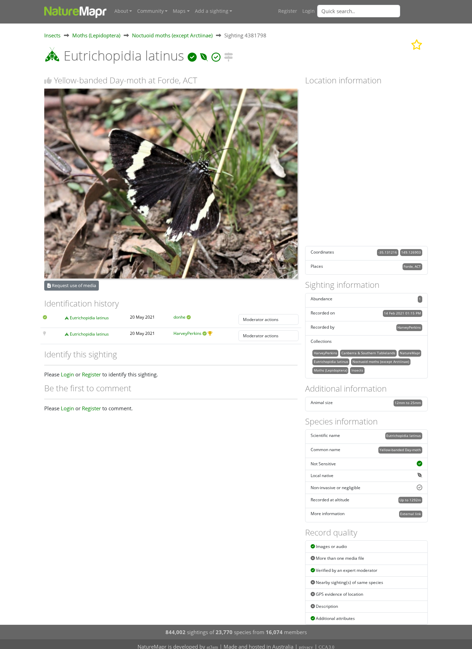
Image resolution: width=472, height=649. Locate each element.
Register (287, 11)
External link (410, 513)
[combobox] (372, 11)
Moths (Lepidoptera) (96, 35)
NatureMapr (410, 352)
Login (308, 11)
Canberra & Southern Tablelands (368, 352)
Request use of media (73, 285)
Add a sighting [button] (211, 11)
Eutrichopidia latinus (89, 318)
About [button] (121, 11)
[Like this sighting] (48, 80)
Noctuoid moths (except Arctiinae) (172, 35)
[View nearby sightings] (228, 55)
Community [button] (150, 11)
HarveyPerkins (187, 333)
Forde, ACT (412, 266)
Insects (52, 35)
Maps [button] (179, 11)
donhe (179, 317)
